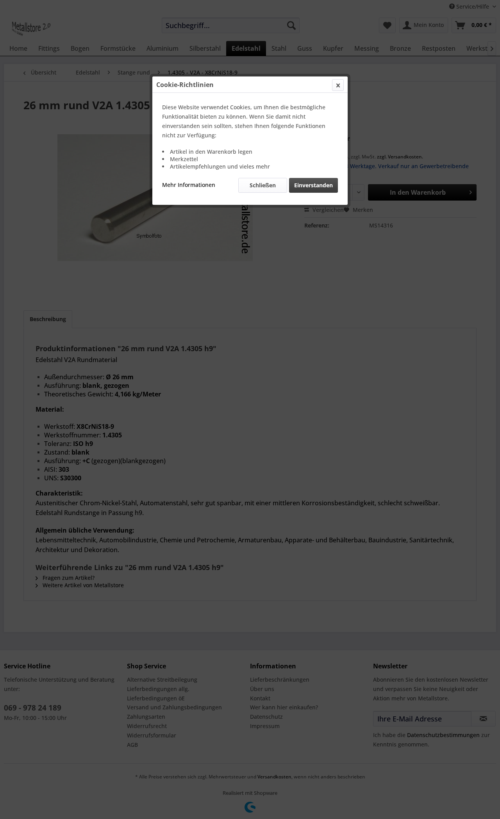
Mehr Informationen (188, 184)
